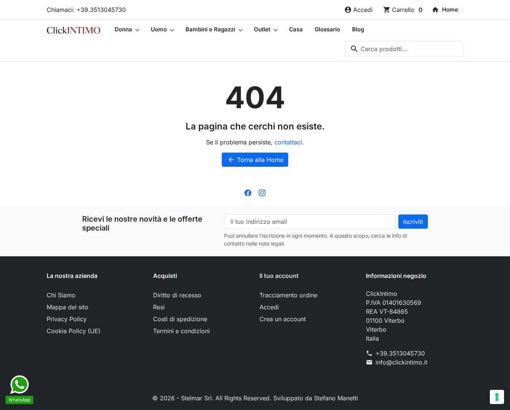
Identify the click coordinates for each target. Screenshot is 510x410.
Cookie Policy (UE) (73, 331)
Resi (159, 307)
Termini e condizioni (181, 331)
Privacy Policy (67, 319)
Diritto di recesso (177, 295)
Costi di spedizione (180, 319)
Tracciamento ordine (288, 295)
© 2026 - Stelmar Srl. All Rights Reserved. (212, 398)
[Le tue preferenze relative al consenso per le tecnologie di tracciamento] (497, 397)
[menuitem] (444, 9)
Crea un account (282, 319)
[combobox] (404, 49)
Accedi (269, 307)
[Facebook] (248, 192)
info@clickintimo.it (401, 362)
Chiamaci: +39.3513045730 (86, 9)
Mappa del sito (67, 307)
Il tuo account (279, 275)
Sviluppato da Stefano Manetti (315, 398)
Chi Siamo (61, 295)
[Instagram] (262, 192)
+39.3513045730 (400, 353)
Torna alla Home (255, 159)
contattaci (288, 142)
